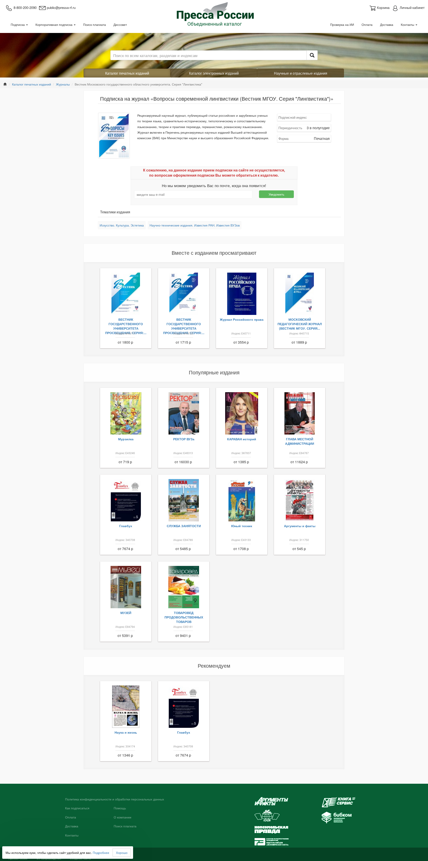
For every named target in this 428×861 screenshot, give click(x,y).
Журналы (63, 84)
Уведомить (276, 194)
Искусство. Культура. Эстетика (122, 225)
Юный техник (241, 526)
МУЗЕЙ (125, 612)
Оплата (367, 24)
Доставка (386, 24)
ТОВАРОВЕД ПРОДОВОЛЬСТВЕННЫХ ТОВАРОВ (184, 617)
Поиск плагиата (94, 24)
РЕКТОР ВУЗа (183, 439)
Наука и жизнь (126, 732)
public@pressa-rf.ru (61, 7)
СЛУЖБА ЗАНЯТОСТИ (184, 526)
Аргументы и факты (299, 526)
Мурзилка (126, 439)
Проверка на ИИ (342, 24)
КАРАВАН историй (241, 439)
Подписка (18, 24)
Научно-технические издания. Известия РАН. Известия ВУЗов (195, 225)
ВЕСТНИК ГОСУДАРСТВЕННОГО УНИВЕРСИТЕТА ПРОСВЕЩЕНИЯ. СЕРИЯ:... (125, 326)
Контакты (408, 24)
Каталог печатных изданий (127, 73)
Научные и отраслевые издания (300, 73)
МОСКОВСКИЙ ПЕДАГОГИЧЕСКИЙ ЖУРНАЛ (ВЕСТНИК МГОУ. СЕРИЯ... (300, 324)
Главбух (125, 526)
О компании (122, 817)
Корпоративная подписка (54, 24)
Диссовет (120, 24)
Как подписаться (77, 808)
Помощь (120, 808)
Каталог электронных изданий (214, 73)
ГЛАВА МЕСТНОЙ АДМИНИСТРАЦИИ (299, 441)
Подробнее (101, 852)
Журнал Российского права (241, 319)
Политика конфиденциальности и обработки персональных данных (114, 799)
